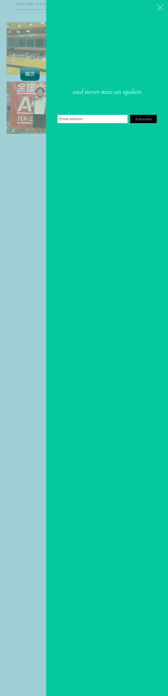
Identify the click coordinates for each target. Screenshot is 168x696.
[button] (160, 7)
